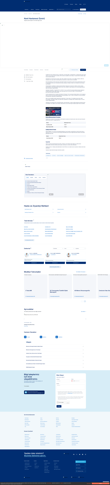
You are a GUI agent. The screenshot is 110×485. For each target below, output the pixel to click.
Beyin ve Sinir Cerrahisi (28, 231)
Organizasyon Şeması (29, 158)
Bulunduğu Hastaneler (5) (80, 296)
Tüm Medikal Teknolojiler (80, 271)
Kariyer (67, 4)
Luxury (40, 177)
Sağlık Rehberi (51, 9)
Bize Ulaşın (80, 13)
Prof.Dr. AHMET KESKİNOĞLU (55, 253)
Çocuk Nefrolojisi (69, 235)
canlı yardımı (39, 392)
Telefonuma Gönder (75, 69)
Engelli (27, 177)
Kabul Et (100, 483)
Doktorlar (32, 9)
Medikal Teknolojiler (44, 9)
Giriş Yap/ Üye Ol (76, 9)
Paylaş (85, 13)
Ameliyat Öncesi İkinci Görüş (29, 324)
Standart (31, 177)
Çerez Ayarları (89, 483)
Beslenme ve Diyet (69, 229)
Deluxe (36, 177)
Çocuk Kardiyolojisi (48, 235)
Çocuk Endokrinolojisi (49, 233)
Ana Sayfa (25, 13)
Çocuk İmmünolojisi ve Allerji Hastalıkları (31, 235)
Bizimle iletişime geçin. (35, 455)
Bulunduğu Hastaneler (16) (31, 296)
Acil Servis (54, 155)
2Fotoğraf (81, 194)
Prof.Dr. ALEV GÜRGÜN (75, 253)
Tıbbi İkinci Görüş (80, 471)
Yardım (80, 4)
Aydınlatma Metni (70, 393)
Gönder (59, 406)
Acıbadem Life (48, 155)
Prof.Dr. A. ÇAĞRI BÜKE (33, 253)
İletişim (76, 4)
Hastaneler (26, 9)
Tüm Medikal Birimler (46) (29, 240)
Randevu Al (83, 9)
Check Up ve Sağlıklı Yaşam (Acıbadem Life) (74, 231)
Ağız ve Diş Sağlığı (60, 155)
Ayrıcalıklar (83, 311)
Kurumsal (71, 4)
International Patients (81, 461)
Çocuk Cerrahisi (27, 233)
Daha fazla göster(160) (54, 266)
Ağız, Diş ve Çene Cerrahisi (69, 155)
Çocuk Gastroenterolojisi (70, 233)
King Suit (44, 177)
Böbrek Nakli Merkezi (49, 231)
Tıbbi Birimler (37, 9)
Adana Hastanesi (27, 322)
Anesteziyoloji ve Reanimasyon (79, 155)
